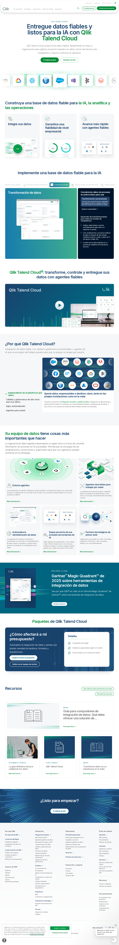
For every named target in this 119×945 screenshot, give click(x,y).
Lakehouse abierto (41, 853)
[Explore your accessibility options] (4, 940)
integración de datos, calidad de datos (75, 402)
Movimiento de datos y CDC (43, 842)
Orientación (43, 901)
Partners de (73, 857)
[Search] (78, 8)
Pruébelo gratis (89, 8)
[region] (36, 930)
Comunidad (69, 873)
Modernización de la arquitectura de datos (76, 847)
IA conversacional (40, 868)
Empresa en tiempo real (73, 844)
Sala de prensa (9, 877)
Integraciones (103, 901)
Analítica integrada (40, 881)
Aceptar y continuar (60, 928)
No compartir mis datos (71, 933)
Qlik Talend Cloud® (41, 837)
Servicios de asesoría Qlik (105, 871)
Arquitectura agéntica (11, 842)
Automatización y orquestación (40, 887)
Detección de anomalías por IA (44, 874)
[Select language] (115, 3)
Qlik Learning (103, 837)
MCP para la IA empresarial (13, 859)
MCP (36, 894)
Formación (69, 868)
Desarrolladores (104, 853)
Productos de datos (41, 851)
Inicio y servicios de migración (105, 867)
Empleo (7, 875)
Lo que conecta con (13, 850)
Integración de (42, 835)
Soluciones (37, 9)
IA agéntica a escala (72, 840)
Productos (27, 9)
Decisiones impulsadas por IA (74, 837)
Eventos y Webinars (105, 884)
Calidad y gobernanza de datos (43, 847)
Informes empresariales (42, 883)
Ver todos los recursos (104, 694)
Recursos (58, 9)
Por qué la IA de (11, 835)
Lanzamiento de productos (104, 909)
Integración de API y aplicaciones (41, 860)
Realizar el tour (69, 60)
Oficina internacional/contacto (12, 880)
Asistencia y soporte (105, 849)
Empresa (96, 3)
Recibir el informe (59, 604)
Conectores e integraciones (43, 897)
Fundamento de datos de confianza (13, 845)
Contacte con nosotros (106, 8)
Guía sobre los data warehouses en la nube (97, 689)
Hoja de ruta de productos (104, 905)
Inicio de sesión (106, 3)
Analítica (37, 914)
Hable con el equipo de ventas (24, 664)
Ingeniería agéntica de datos (44, 840)
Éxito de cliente (47, 9)
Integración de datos (41, 912)
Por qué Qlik (17, 9)
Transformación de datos (43, 844)
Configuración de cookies (60, 932)
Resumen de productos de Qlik (43, 904)
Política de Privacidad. (37, 934)
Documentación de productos (105, 898)
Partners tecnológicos (12, 852)
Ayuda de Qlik (70, 875)
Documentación (104, 840)
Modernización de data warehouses (42, 856)
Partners (7, 873)
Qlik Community (103, 851)
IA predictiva (39, 870)
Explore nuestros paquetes (23, 658)
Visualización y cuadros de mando (43, 878)
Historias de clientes (105, 842)
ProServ (68, 871)
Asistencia (88, 3)
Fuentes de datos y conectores (11, 856)
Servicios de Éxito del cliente (105, 863)
